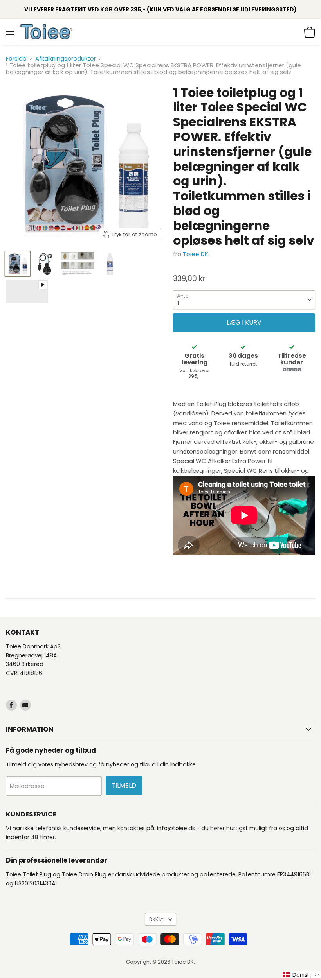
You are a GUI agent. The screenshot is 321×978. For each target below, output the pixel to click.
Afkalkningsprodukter (65, 58)
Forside (16, 58)
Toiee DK (195, 254)
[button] (301, 974)
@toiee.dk (181, 828)
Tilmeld (124, 785)
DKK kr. (156, 919)
